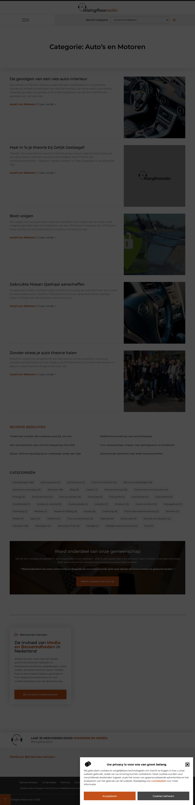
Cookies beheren (163, 796)
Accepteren (109, 796)
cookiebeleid (158, 780)
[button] (187, 764)
